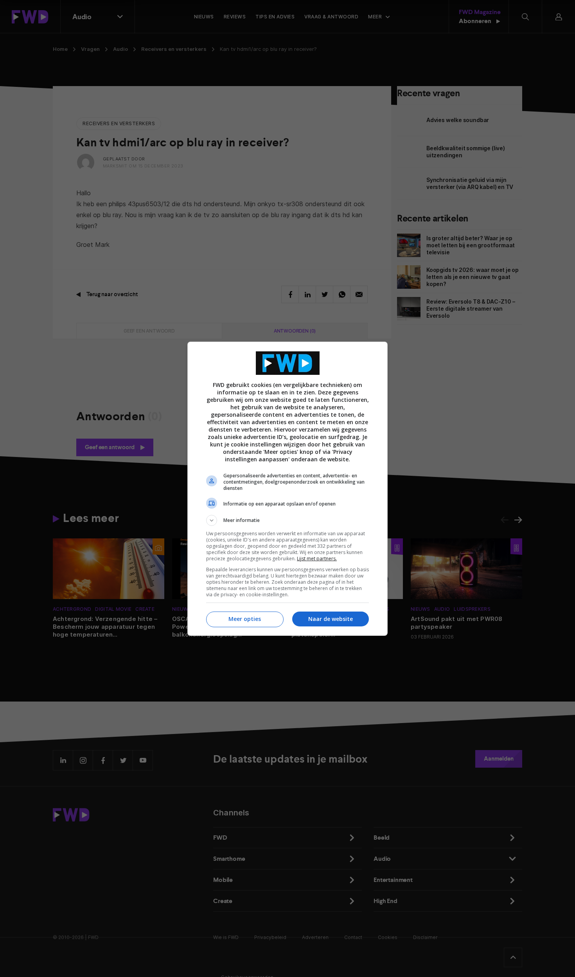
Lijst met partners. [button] (317, 558)
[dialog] (287, 489)
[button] (287, 520)
